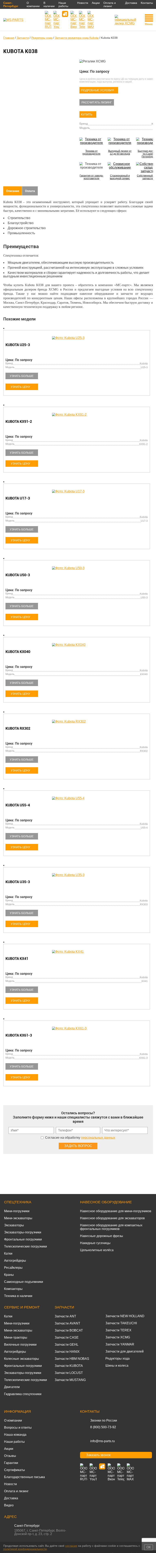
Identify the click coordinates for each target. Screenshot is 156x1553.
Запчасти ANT (65, 1316)
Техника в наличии (18, 1296)
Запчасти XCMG (117, 1337)
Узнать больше (22, 376)
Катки (8, 1253)
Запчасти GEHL (66, 1344)
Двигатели (12, 1387)
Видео (9, 1505)
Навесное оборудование (106, 1202)
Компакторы (13, 1289)
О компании (33, 4)
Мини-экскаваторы (18, 1218)
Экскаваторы (14, 1225)
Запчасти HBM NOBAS (72, 1358)
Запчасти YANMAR (119, 1344)
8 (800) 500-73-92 (103, 1427)
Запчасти (64, 1307)
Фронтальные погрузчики (23, 1239)
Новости (82, 2)
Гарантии (11, 1463)
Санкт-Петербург (10, 4)
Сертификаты (14, 1470)
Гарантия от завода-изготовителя (91, 177)
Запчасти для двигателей (124, 1351)
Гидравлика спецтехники (22, 1394)
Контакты (147, 2)
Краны (9, 1274)
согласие (71, 1545)
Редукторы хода (117, 1358)
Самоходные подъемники (23, 1281)
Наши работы (63, 4)
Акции (96, 2)
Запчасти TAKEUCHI (121, 1323)
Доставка (131, 2)
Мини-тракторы (15, 1337)
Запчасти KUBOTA (69, 1365)
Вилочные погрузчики (20, 1344)
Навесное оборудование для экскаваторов (112, 1218)
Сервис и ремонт (22, 1307)
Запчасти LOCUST (69, 1373)
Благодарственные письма (24, 1477)
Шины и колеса (116, 1365)
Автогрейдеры (15, 1260)
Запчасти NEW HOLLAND (124, 1316)
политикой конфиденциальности (25, 1549)
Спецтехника (17, 1202)
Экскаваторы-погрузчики (22, 1232)
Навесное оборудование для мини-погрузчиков (115, 1211)
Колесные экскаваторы (21, 1358)
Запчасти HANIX (67, 1351)
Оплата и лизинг (109, 4)
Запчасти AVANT (67, 1323)
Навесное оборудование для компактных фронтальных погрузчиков (111, 1227)
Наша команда (15, 1434)
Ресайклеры (13, 1267)
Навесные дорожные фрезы (101, 1236)
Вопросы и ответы (18, 1427)
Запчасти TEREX (118, 1330)
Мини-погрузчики (16, 1211)
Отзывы (10, 1456)
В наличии (49, 4)
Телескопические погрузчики (25, 1246)
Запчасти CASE (67, 1337)
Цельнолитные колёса (97, 1250)
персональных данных (98, 1137)
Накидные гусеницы (95, 1243)
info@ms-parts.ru (102, 1441)
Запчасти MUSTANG (70, 1380)
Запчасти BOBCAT (69, 1330)
